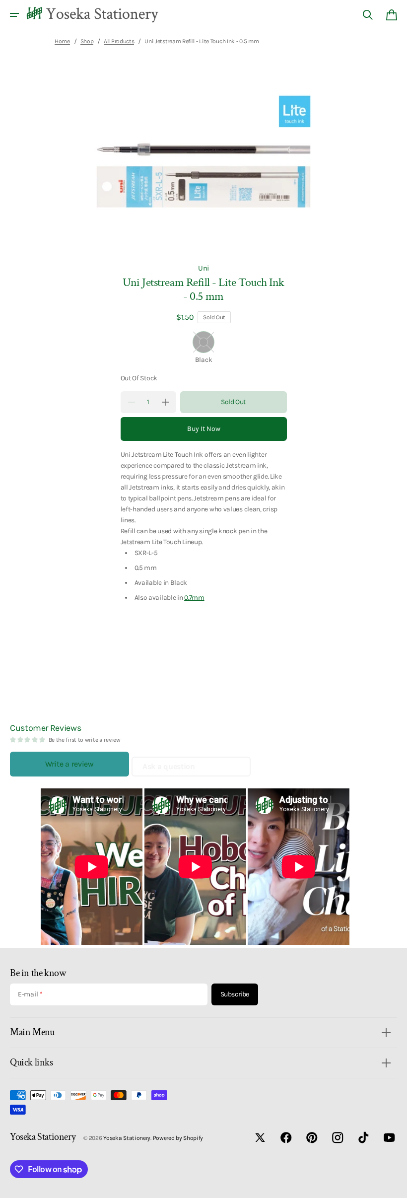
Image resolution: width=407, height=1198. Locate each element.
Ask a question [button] (168, 766)
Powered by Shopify (178, 1137)
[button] (14, 15)
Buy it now (203, 428)
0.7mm (194, 597)
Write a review (69, 764)
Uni (203, 268)
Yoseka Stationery (126, 1137)
